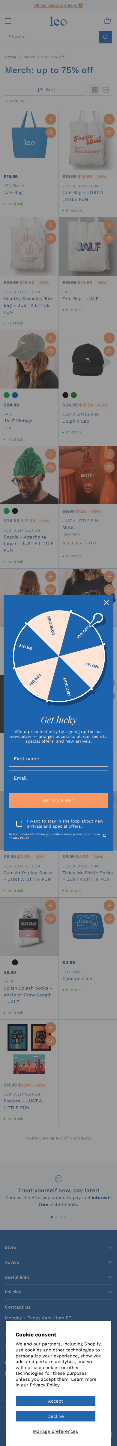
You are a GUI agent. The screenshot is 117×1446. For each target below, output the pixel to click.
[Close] (106, 602)
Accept (55, 1401)
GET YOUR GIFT (58, 800)
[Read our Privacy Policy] (104, 835)
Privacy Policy (45, 1385)
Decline (55, 1416)
